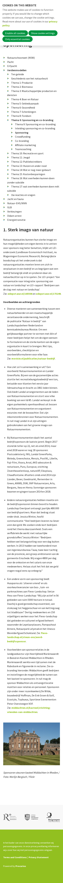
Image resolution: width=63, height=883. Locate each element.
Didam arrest (14, 215)
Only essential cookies (17, 39)
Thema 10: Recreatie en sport (27, 153)
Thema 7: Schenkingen (23, 111)
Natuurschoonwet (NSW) (21, 57)
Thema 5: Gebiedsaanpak (25, 103)
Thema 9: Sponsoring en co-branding (32, 120)
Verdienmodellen (16, 70)
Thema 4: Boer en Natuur (25, 99)
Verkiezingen (14, 211)
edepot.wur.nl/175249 (48, 293)
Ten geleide (17, 74)
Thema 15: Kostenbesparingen (28, 174)
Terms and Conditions (15, 857)
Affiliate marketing (25, 145)
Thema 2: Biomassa (22, 86)
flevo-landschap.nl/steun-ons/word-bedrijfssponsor (27, 637)
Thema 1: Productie (22, 82)
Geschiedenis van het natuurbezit (29, 78)
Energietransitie (16, 219)
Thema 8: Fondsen (21, 115)
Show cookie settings (43, 33)
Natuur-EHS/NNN (17, 203)
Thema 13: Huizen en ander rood (29, 165)
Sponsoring (21, 132)
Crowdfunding (23, 136)
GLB (9, 207)
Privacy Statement (39, 857)
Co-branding (22, 140)
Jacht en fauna (15, 199)
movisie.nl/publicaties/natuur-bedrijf (33, 358)
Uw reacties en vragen (23, 195)
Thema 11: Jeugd (20, 157)
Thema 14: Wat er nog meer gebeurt (31, 170)
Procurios (21, 866)
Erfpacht (12, 66)
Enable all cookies (15, 33)
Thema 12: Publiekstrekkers (26, 161)
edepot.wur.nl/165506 (20, 293)
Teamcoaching (23, 149)
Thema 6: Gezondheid (23, 107)
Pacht (10, 62)
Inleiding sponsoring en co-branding (35, 128)
